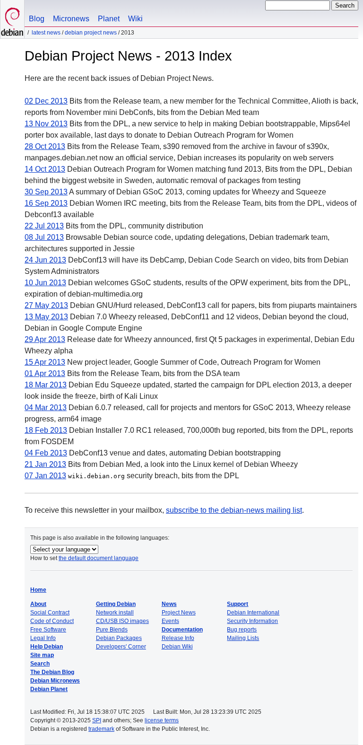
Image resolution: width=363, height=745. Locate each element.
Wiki (135, 19)
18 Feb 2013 (46, 430)
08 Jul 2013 (44, 237)
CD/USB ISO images (122, 621)
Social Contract (49, 612)
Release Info (178, 638)
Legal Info (43, 638)
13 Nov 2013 (46, 124)
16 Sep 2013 (46, 203)
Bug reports (242, 629)
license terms (162, 720)
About (38, 604)
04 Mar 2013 (46, 407)
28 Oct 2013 (45, 146)
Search (40, 663)
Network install (115, 612)
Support (237, 604)
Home (38, 590)
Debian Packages (119, 638)
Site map (42, 655)
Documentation (182, 629)
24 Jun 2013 (45, 260)
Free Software (48, 629)
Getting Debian (116, 604)
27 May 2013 (46, 305)
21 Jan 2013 (45, 464)
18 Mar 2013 (46, 385)
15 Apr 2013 (45, 362)
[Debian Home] (12, 19)
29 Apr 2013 (45, 339)
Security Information (252, 621)
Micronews (71, 19)
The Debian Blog (52, 672)
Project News (179, 612)
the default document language (98, 558)
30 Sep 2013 (46, 192)
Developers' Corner (121, 646)
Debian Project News (91, 32)
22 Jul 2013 (44, 226)
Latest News (46, 32)
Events (170, 621)
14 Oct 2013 (45, 169)
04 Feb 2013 (46, 453)
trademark (101, 729)
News (169, 604)
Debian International (253, 612)
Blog (36, 19)
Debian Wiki (177, 646)
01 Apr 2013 (45, 373)
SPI (96, 720)
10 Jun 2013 (45, 283)
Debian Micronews (55, 680)
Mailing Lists (243, 638)
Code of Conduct (52, 621)
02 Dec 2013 (46, 101)
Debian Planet (49, 689)
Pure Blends (112, 629)
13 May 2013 (46, 317)
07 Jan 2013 (45, 476)
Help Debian (46, 646)
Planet (109, 19)
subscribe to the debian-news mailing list (234, 510)
